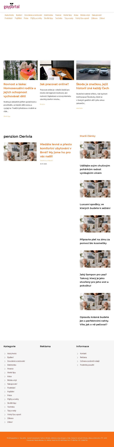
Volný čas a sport (82, 18)
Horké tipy (67, 15)
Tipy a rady (68, 18)
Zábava (94, 18)
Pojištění (18, 18)
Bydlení (19, 15)
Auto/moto (9, 15)
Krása (76, 15)
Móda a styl (85, 15)
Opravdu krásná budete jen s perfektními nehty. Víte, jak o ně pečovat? (94, 321)
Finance (58, 15)
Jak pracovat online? (54, 84)
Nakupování (97, 15)
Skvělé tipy (48, 18)
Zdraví (102, 18)
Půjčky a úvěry (36, 18)
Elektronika (48, 15)
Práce (26, 18)
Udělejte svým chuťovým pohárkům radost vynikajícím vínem (95, 169)
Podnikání (9, 18)
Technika (58, 18)
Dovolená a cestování (33, 15)
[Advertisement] (57, 36)
